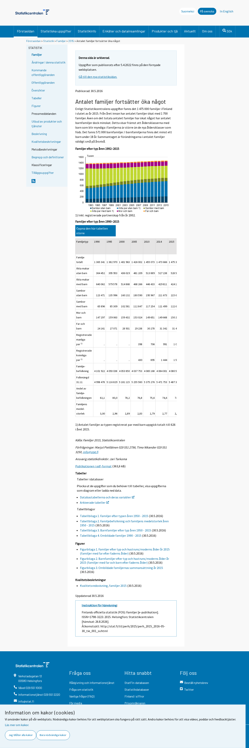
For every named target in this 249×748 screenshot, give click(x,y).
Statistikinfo (87, 31)
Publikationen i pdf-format (93, 466)
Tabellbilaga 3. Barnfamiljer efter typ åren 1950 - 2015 (115, 530)
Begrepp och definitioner (48, 157)
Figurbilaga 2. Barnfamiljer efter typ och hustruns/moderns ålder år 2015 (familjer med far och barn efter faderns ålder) (124, 561)
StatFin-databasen (136, 682)
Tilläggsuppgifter (43, 172)
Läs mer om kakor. (17, 725)
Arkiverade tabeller (92, 502)
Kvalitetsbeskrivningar (46, 141)
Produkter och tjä (165, 31)
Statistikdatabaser (136, 689)
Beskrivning (39, 134)
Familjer (61, 41)
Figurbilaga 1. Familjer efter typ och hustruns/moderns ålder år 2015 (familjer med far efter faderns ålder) (125, 551)
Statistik (48, 41)
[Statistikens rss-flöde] (49, 182)
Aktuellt (190, 31)
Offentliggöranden (43, 82)
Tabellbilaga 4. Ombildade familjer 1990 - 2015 (110, 535)
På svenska (207, 11)
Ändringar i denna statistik (49, 62)
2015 (71, 41)
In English (226, 11)
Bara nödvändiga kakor (53, 735)
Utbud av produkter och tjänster (47, 123)
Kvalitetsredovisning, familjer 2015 (103, 586)
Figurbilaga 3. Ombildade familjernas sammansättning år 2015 (121, 568)
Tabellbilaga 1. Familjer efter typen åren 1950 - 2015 (114, 516)
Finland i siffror (134, 696)
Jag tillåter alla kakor (21, 735)
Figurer (36, 106)
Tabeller (37, 98)
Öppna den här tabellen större (92, 230)
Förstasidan (25, 31)
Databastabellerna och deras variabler (105, 497)
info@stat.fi (90, 452)
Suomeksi (187, 11)
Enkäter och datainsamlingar (124, 31)
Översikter (38, 90)
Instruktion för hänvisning (99, 605)
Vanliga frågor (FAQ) (81, 696)
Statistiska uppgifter (56, 31)
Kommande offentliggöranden (43, 72)
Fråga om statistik (81, 689)
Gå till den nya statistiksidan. (98, 77)
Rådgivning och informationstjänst (91, 682)
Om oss (207, 31)
